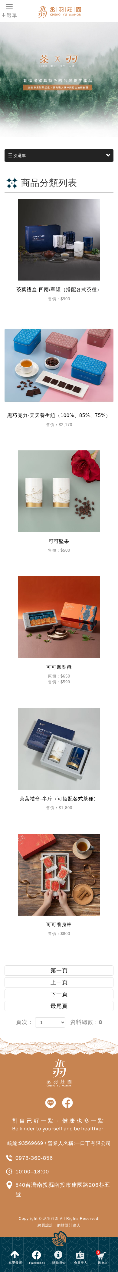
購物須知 (59, 1262)
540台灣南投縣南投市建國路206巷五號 (62, 1190)
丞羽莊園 (71, 11)
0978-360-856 (34, 1158)
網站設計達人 (68, 1225)
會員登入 (80, 1262)
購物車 (102, 1257)
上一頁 (59, 982)
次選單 (19, 155)
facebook (67, 1103)
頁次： (24, 1022)
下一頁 (59, 994)
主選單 (9, 15)
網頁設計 (45, 1225)
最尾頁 (59, 1006)
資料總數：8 (86, 1022)
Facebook (37, 1262)
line (50, 1103)
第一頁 (59, 970)
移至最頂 (15, 1262)
